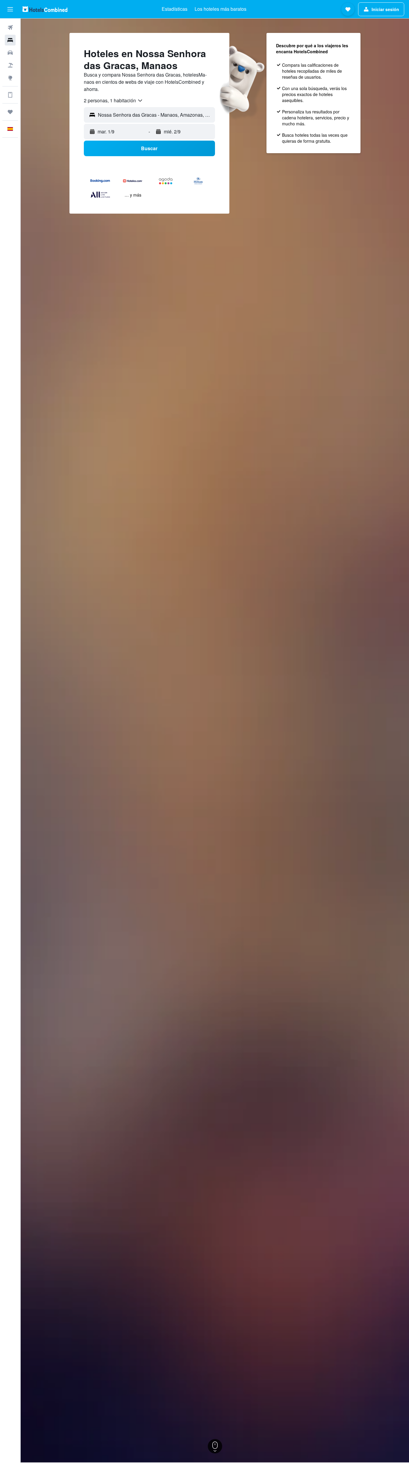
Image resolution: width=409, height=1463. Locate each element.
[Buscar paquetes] (10, 65)
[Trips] (10, 112)
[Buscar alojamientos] (10, 40)
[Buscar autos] (10, 53)
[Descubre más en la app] (10, 95)
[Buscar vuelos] (10, 28)
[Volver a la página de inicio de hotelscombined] (45, 9)
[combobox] (113, 101)
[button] (10, 9)
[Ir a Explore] (10, 78)
